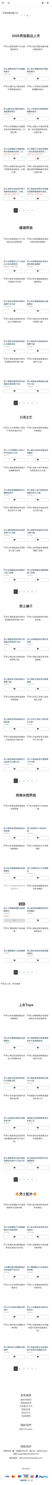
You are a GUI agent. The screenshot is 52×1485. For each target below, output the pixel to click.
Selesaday (26, 1429)
